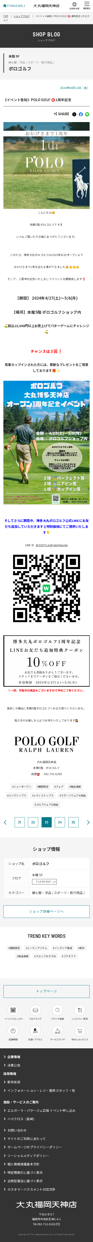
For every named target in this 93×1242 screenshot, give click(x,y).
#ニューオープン (21, 786)
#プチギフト (69, 956)
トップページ (46, 991)
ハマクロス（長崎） (21, 1119)
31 (19, 822)
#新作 (81, 948)
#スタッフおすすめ (45, 956)
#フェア (58, 786)
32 (33, 822)
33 (46, 822)
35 (73, 822)
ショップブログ (22, 16)
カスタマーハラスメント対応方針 (31, 1189)
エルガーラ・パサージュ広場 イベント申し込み (41, 1110)
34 (60, 822)
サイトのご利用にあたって (26, 1138)
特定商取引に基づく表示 (25, 1172)
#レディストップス (43, 795)
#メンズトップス (16, 795)
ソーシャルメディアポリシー (28, 1155)
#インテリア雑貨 (62, 948)
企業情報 (13, 1056)
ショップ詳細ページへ (46, 911)
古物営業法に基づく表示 (25, 1181)
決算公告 (13, 1065)
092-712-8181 (46, 1224)
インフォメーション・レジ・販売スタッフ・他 (41, 1090)
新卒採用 (13, 1082)
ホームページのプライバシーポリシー (34, 1147)
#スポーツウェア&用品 (73, 795)
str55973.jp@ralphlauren (52, 545)
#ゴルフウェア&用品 (46, 804)
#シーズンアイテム (36, 948)
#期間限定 (43, 786)
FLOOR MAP (43, 881)
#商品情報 (75, 786)
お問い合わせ (17, 1130)
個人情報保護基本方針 (23, 1164)
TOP (5, 16)
